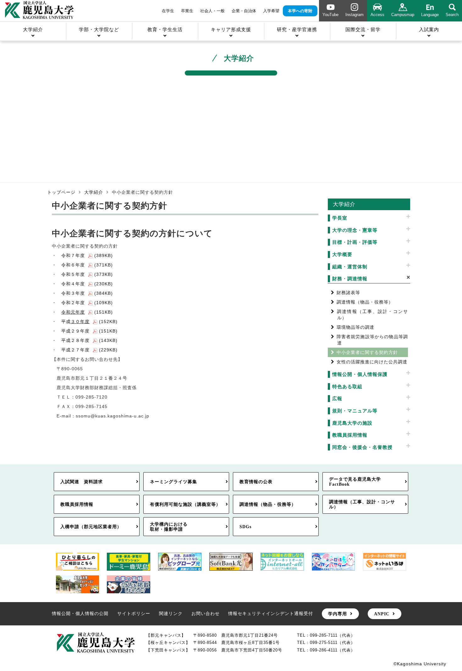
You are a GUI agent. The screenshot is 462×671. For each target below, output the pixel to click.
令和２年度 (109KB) (87, 302)
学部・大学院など (99, 29)
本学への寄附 (300, 10)
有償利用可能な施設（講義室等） (185, 504)
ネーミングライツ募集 (173, 481)
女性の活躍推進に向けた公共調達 (372, 361)
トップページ (61, 192)
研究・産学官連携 (297, 29)
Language (430, 14)
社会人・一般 (212, 10)
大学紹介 (33, 29)
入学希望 (271, 10)
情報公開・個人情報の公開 (80, 613)
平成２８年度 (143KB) (89, 340)
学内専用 (337, 614)
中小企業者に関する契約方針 (367, 352)
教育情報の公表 (255, 481)
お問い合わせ (205, 613)
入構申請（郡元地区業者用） (91, 526)
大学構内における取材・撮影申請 (169, 526)
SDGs (245, 526)
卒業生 (187, 10)
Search (452, 14)
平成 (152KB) (89, 321)
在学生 (168, 10)
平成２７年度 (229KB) (89, 349)
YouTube (330, 14)
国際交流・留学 (363, 29)
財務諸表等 (348, 292)
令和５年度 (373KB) (87, 274)
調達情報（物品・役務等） (365, 302)
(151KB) (87, 312)
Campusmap (402, 14)
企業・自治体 (244, 10)
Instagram (354, 14)
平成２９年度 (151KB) (89, 330)
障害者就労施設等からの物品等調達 (372, 339)
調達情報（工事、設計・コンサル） (372, 314)
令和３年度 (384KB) (87, 293)
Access (377, 14)
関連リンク (171, 613)
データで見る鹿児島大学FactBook (355, 481)
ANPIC (381, 614)
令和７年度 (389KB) (87, 255)
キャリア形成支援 (231, 29)
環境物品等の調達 (355, 327)
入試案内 (429, 29)
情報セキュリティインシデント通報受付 (270, 613)
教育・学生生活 (165, 29)
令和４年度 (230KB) (87, 283)
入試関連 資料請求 (81, 481)
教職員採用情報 (76, 504)
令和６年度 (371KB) (87, 264)
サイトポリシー (133, 613)
